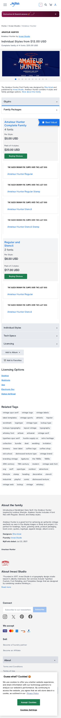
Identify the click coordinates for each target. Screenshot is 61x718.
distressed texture (40, 479)
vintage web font (50, 464)
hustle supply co (30, 438)
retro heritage (47, 438)
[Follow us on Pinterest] (23, 617)
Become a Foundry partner (15, 645)
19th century (23, 464)
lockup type (46, 423)
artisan (21, 433)
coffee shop (45, 448)
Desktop (5, 375)
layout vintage (30, 428)
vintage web (8, 484)
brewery (6, 448)
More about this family (31, 91)
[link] (50, 5)
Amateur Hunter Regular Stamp (23, 191)
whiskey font (8, 433)
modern (35, 464)
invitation (47, 443)
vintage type (31, 423)
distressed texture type (26, 454)
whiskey (39, 484)
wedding (35, 443)
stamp (16, 474)
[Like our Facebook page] (31, 617)
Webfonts (5, 380)
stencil (48, 474)
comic (26, 479)
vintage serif (43, 433)
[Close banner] (56, 14)
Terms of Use (9, 671)
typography (45, 428)
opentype (21, 469)
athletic (39, 418)
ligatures (25, 459)
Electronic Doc (7, 389)
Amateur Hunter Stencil (19, 209)
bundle (18, 443)
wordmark (7, 423)
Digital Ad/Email (8, 394)
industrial (7, 479)
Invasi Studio (14, 26)
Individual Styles (12, 327)
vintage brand (46, 454)
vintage (29, 484)
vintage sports (26, 418)
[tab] (15, 79)
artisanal (30, 433)
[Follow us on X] (14, 617)
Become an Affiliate (12, 650)
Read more (6, 587)
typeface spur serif (11, 438)
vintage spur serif (10, 413)
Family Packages (12, 109)
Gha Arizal (48, 87)
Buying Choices (16, 156)
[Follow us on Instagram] (6, 617)
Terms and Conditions (13, 666)
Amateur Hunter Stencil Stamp (23, 226)
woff (11, 469)
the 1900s (36, 459)
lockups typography (11, 428)
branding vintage (10, 459)
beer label (18, 448)
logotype (19, 423)
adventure (43, 469)
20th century (8, 464)
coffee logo (31, 448)
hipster (49, 418)
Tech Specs (10, 335)
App (3, 384)
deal (27, 443)
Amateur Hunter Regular (20, 174)
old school (7, 454)
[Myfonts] (15, 5)
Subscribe (39, 609)
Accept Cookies (28, 702)
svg (4, 469)
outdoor (32, 469)
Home (4, 26)
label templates (10, 418)
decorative (37, 474)
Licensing (9, 343)
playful (17, 479)
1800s (47, 459)
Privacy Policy (33, 693)
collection (7, 443)
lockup (20, 484)
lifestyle (6, 474)
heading (25, 474)
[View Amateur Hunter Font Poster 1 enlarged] (31, 65)
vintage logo (27, 413)
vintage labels (42, 413)
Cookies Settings (28, 709)
